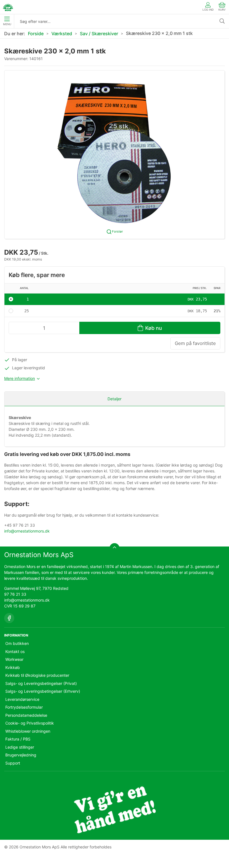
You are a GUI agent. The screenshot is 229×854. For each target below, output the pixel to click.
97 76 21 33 (15, 594)
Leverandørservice (22, 699)
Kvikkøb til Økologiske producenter (37, 675)
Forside (36, 33)
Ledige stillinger (19, 747)
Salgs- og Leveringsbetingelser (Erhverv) (42, 691)
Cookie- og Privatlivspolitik (29, 723)
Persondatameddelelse (26, 715)
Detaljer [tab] (114, 398)
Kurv (222, 9)
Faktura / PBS (17, 739)
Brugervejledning (20, 755)
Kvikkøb (12, 667)
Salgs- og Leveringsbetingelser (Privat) (41, 683)
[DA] (8, 7)
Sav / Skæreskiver (99, 33)
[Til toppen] (114, 548)
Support (12, 763)
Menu (7, 24)
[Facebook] (9, 618)
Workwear (14, 659)
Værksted (61, 33)
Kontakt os (15, 651)
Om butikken (17, 643)
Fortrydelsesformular (24, 707)
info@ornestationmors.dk (27, 531)
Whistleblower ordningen (27, 731)
